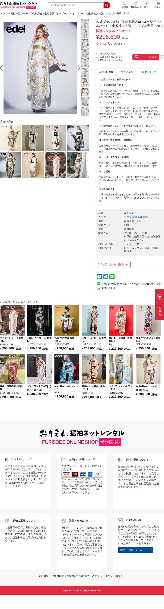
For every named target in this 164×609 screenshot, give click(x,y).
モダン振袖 (130, 217)
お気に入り (160, 310)
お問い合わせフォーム (131, 549)
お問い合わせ (108, 288)
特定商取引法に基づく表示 (82, 576)
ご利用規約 (57, 576)
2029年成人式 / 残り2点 (111, 60)
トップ (4, 13)
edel (126, 225)
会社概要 (43, 576)
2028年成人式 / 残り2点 (111, 57)
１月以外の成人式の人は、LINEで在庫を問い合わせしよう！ (132, 283)
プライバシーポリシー (113, 576)
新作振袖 (142, 217)
